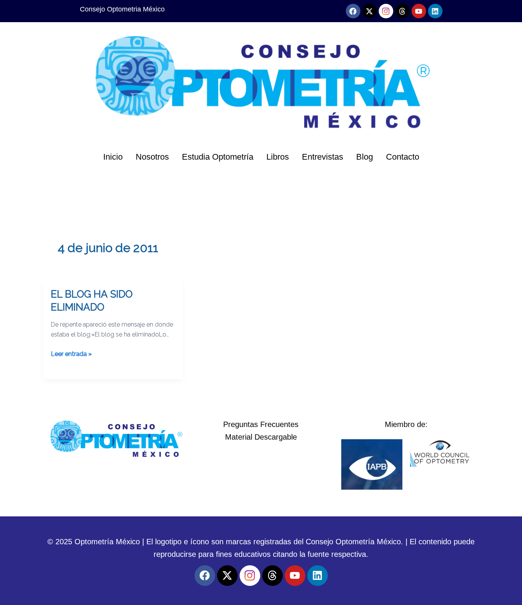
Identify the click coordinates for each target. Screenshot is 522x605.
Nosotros (152, 157)
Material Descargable (261, 437)
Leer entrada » (71, 353)
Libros (277, 157)
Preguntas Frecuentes (260, 424)
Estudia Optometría (217, 157)
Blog (364, 157)
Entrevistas (322, 157)
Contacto (402, 157)
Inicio (113, 157)
